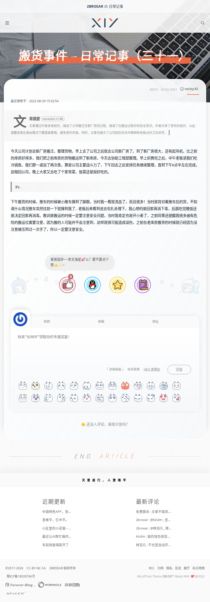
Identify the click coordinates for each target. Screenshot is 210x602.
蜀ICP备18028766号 (21, 576)
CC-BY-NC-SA (36, 568)
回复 (179, 370)
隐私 (169, 568)
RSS (151, 568)
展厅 (187, 568)
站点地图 (198, 568)
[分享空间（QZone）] (117, 285)
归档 (161, 568)
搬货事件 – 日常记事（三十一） (105, 56)
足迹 (178, 568)
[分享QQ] (92, 285)
